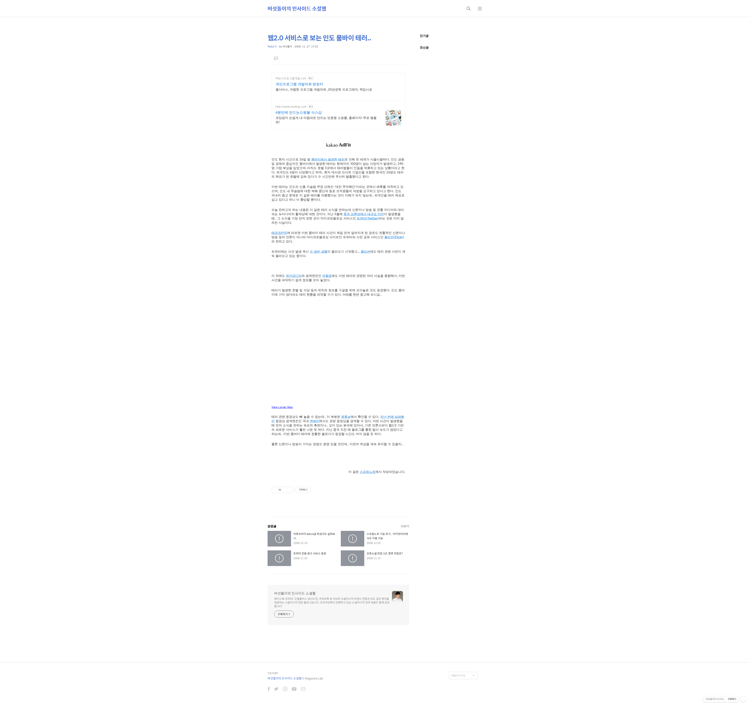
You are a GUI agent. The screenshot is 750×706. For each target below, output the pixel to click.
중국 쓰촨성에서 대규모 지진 (364, 214)
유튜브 (346, 417)
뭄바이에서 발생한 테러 (328, 159)
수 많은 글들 (318, 251)
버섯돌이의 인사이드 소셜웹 (297, 8)
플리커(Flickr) (394, 237)
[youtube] (294, 689)
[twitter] (276, 689)
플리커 (365, 251)
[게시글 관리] (289, 490)
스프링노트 (367, 472)
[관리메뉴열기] (743, 699)
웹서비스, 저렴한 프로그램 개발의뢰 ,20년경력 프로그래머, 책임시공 (324, 89)
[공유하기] (284, 490)
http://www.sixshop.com (291, 106)
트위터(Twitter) (368, 218)
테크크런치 (279, 233)
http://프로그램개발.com (291, 78)
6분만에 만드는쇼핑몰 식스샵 (299, 112)
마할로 (327, 276)
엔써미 (314, 421)
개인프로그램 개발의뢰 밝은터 (299, 84)
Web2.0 (272, 46)
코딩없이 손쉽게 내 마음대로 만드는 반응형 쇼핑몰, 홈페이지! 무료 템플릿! (326, 120)
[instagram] (285, 689)
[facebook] (269, 689)
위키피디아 (294, 276)
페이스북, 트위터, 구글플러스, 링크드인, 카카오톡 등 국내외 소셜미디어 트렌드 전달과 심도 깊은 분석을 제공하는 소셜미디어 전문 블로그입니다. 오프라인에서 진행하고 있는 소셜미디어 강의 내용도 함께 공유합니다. (332, 602)
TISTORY (273, 673)
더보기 (405, 526)
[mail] (303, 689)
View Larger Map (282, 407)
